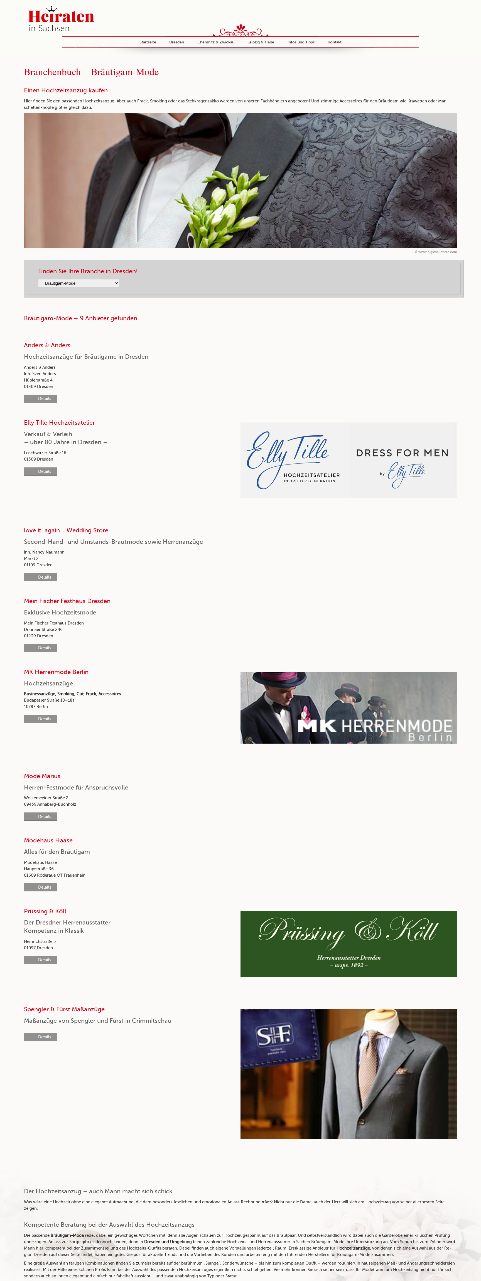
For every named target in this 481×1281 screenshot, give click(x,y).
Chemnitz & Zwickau (215, 42)
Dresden (176, 42)
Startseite (147, 42)
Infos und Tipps (301, 42)
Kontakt (335, 42)
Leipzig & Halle (260, 42)
